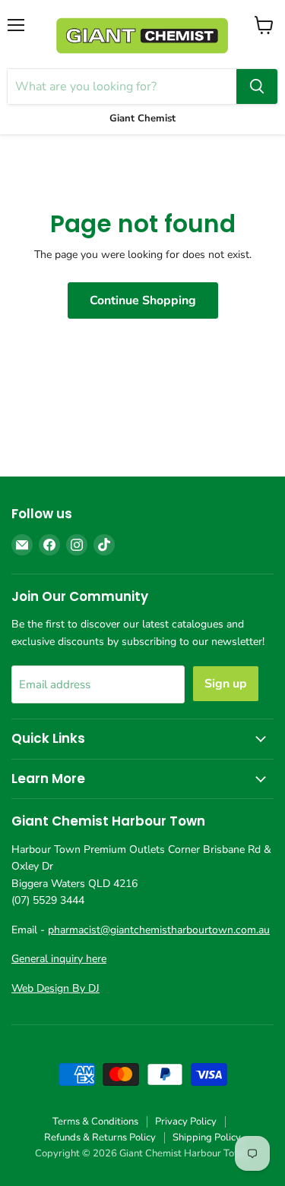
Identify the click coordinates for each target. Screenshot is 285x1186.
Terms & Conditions (95, 1121)
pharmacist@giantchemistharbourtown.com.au (159, 930)
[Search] (256, 86)
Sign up (225, 683)
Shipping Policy (207, 1137)
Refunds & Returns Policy (100, 1137)
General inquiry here (58, 959)
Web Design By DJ (55, 988)
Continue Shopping (143, 300)
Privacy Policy (186, 1121)
